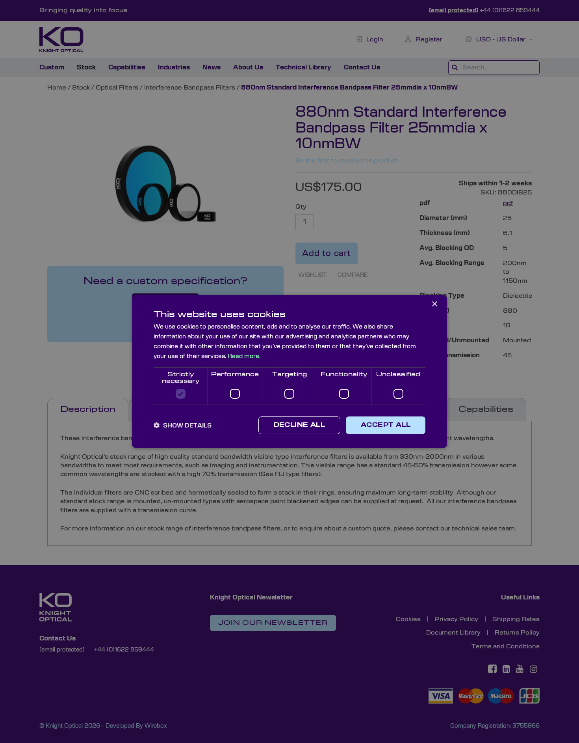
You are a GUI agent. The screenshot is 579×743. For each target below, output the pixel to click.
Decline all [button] (299, 425)
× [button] (434, 304)
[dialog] (289, 371)
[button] (183, 425)
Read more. (244, 356)
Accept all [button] (385, 425)
